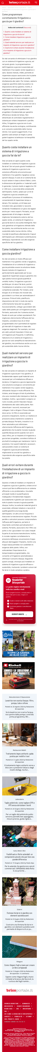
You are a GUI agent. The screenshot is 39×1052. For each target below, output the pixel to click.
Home (4, 7)
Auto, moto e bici (19, 851)
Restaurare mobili (19, 750)
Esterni (19, 909)
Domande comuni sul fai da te (17, 7)
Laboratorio (19, 799)
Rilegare (20, 962)
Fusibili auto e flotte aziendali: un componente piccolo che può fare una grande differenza (19, 857)
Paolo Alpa (30, 863)
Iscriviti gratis (18, 614)
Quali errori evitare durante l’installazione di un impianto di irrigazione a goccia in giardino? (18, 50)
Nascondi (27, 27)
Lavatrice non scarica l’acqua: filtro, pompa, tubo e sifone (19, 701)
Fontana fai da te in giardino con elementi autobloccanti (19, 914)
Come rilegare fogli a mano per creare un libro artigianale (19, 966)
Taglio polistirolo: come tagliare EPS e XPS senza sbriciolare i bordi (19, 804)
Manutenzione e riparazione (19, 697)
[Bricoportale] (19, 2)
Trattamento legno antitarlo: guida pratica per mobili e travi (19, 754)
